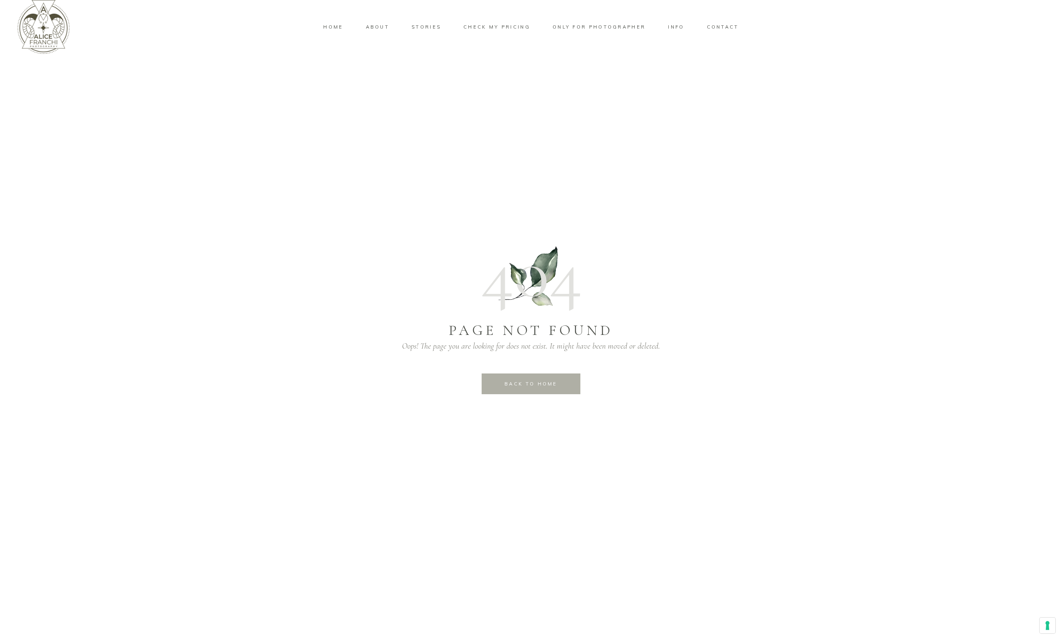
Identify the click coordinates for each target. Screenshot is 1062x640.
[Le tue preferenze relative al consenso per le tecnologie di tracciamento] (1047, 625)
